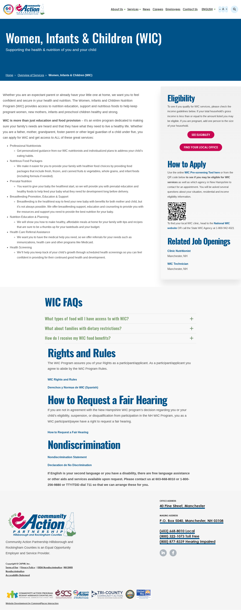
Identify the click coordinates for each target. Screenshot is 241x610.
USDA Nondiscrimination (49, 567)
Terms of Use (12, 567)
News (146, 9)
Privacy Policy (27, 567)
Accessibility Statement (18, 575)
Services (132, 9)
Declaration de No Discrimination (70, 465)
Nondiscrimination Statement (67, 457)
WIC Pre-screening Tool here (202, 172)
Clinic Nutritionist (179, 250)
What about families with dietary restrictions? (83, 328)
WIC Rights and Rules (62, 379)
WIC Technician (177, 263)
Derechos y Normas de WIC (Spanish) (73, 387)
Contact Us (190, 9)
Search (234, 9)
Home (9, 75)
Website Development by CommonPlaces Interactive (32, 603)
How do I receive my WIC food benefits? (78, 338)
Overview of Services (31, 75)
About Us (117, 9)
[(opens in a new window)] (30, 594)
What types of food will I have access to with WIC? (87, 318)
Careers (158, 9)
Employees (172, 9)
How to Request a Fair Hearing (68, 432)
